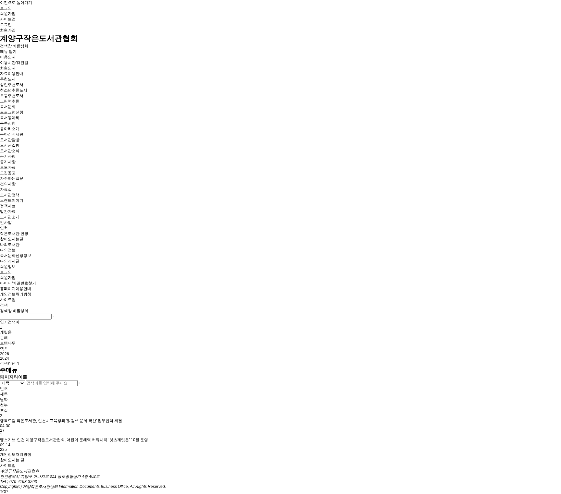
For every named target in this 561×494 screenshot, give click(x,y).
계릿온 (6, 332)
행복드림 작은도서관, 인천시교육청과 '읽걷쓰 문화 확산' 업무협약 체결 (61, 420)
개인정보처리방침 (15, 454)
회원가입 (8, 13)
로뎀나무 (8, 343)
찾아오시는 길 (12, 460)
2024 (4, 358)
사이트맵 (8, 19)
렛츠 (4, 348)
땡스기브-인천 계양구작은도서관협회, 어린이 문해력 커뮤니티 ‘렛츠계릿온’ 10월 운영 (74, 440)
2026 (4, 354)
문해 (4, 337)
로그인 (6, 8)
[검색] (53, 316)
